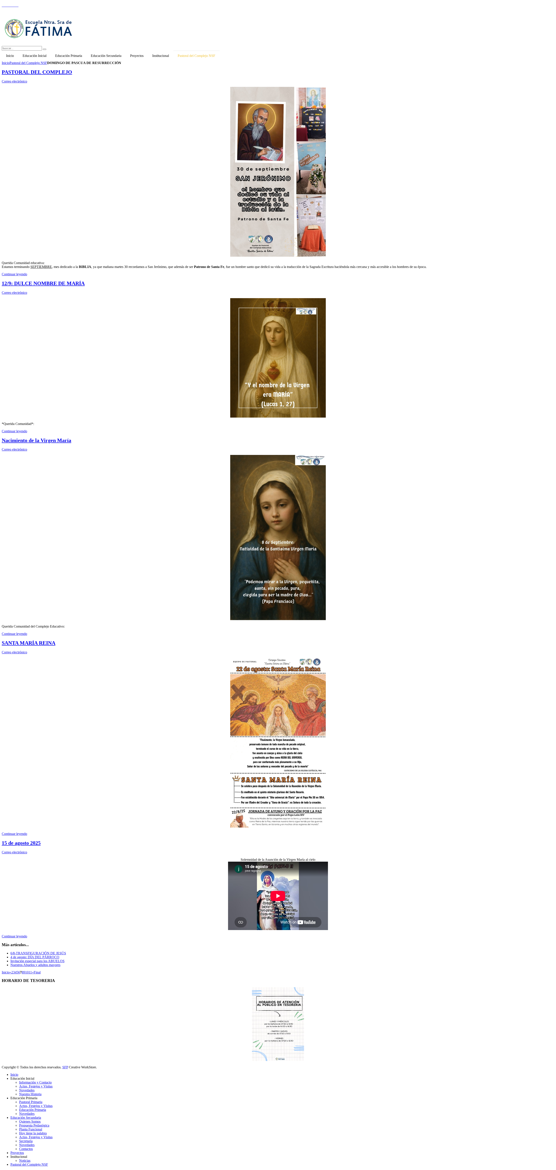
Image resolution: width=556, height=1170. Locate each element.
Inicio (6, 63)
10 (27, 972)
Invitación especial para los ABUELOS (37, 961)
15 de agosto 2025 (21, 843)
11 (30, 972)
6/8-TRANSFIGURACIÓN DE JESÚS (38, 953)
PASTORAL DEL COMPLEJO (37, 72)
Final (37, 972)
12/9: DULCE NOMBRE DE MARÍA (43, 283)
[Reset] (44, 49)
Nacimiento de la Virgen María (36, 440)
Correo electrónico (14, 81)
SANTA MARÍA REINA (28, 643)
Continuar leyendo (14, 274)
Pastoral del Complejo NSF (28, 63)
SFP (65, 1067)
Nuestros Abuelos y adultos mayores (35, 965)
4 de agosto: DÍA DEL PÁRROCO (34, 957)
